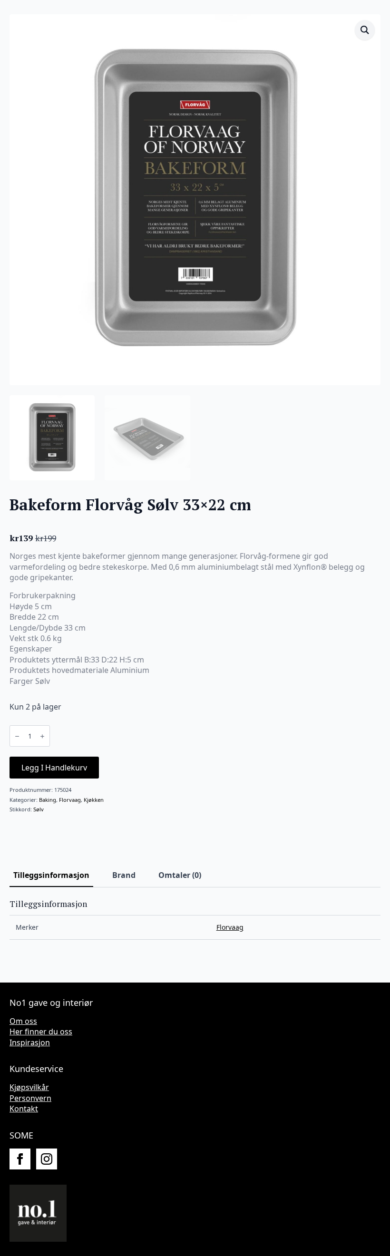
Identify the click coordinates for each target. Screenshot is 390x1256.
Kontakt (24, 1108)
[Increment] (42, 736)
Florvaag (70, 799)
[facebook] (20, 1159)
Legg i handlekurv (54, 767)
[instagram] (46, 1159)
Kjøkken (94, 799)
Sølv (38, 809)
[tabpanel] (195, 919)
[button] (365, 30)
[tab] (51, 875)
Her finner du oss (41, 1031)
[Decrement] (17, 736)
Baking (47, 799)
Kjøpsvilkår (29, 1087)
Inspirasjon (30, 1042)
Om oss (23, 1021)
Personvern (30, 1098)
